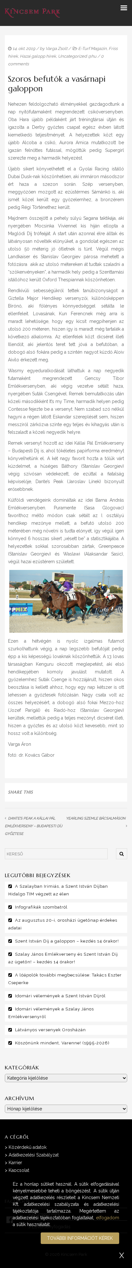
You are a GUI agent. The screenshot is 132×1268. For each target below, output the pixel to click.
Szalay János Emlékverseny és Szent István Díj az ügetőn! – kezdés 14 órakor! (63, 958)
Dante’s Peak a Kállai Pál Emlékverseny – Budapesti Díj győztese (33, 826)
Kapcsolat (19, 1170)
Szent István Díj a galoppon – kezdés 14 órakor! (67, 941)
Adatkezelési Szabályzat (34, 1154)
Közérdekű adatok (27, 1147)
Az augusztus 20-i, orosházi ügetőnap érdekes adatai (62, 924)
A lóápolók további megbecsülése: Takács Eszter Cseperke (65, 979)
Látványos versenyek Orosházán (50, 1029)
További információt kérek (80, 1238)
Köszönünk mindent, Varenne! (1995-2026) (62, 1043)
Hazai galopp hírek (38, 56)
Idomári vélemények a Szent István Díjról (60, 995)
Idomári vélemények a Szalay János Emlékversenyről (51, 1013)
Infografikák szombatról (41, 907)
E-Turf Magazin (92, 48)
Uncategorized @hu (77, 56)
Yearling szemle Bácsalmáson (95, 818)
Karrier (15, 1162)
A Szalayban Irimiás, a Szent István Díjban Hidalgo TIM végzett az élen (58, 890)
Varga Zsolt (56, 48)
